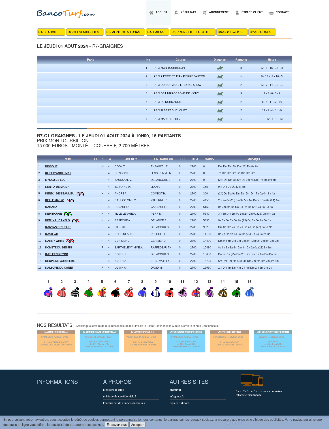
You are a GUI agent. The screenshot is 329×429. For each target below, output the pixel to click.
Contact (282, 12)
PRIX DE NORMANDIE (168, 101)
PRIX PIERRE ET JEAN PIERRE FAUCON (179, 76)
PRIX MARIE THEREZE (168, 119)
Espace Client (252, 12)
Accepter (137, 424)
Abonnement (219, 12)
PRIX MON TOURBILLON (169, 67)
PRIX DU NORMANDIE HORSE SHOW (177, 84)
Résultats (188, 12)
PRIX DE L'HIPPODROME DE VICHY (176, 93)
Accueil (162, 12)
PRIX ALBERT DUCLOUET (170, 110)
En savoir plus (117, 424)
